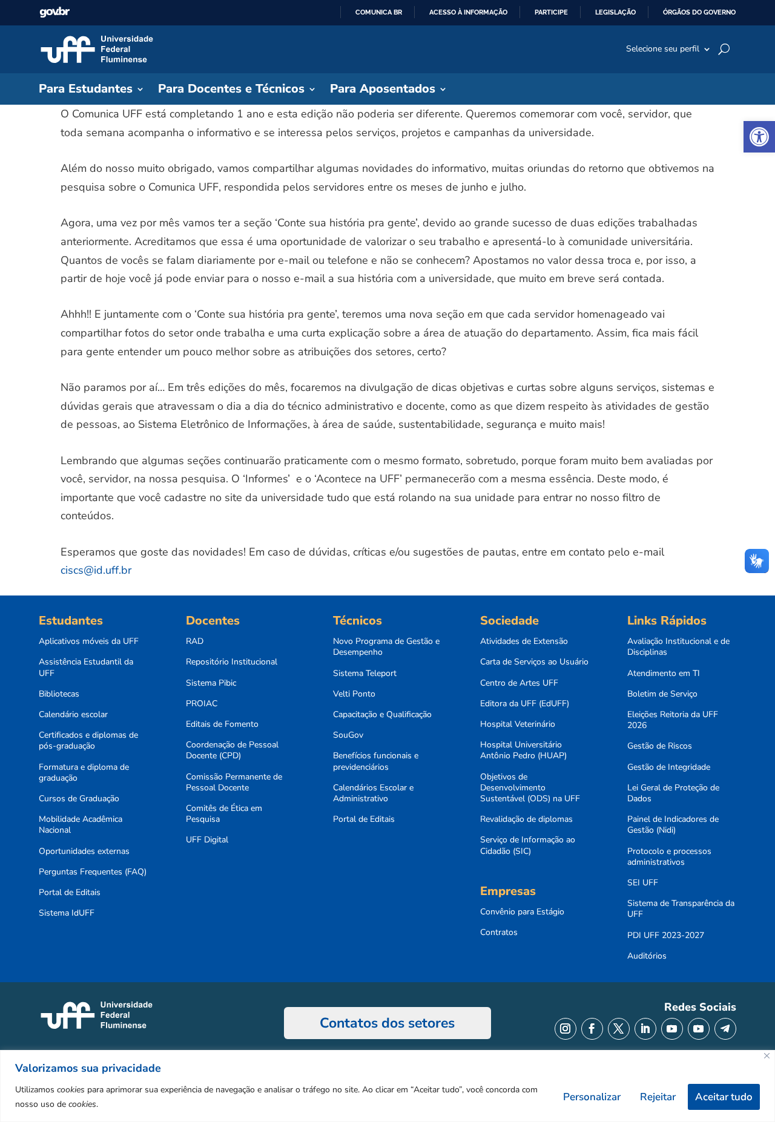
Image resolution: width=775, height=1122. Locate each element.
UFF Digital (207, 840)
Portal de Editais (70, 892)
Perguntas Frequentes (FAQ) (93, 872)
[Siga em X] (619, 1029)
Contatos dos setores (387, 1023)
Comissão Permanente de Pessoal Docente (234, 782)
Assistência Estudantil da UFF (86, 667)
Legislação (615, 12)
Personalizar (592, 1097)
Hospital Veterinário (517, 724)
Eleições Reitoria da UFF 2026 (672, 720)
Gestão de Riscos (659, 746)
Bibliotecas (59, 694)
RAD (194, 641)
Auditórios (647, 956)
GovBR (54, 12)
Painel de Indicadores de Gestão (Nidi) (673, 825)
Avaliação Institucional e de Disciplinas (678, 647)
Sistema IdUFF (66, 913)
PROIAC (201, 703)
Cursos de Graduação (79, 798)
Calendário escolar (73, 714)
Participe (551, 12)
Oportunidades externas (84, 851)
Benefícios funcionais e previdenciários (375, 761)
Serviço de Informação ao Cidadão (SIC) (527, 845)
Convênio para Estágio (522, 912)
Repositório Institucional (231, 662)
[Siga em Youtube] (672, 1029)
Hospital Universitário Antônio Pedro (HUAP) (523, 750)
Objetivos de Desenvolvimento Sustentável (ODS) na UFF (530, 788)
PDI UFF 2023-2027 (665, 935)
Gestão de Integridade (668, 767)
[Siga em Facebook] (592, 1029)
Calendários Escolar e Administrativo (373, 793)
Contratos (499, 932)
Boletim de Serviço (662, 694)
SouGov (348, 735)
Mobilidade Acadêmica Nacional (80, 825)
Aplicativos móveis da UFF (89, 641)
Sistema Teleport (365, 673)
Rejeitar (658, 1097)
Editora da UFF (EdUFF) (524, 703)
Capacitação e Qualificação (382, 714)
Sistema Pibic (211, 683)
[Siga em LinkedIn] (645, 1029)
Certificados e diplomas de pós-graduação (88, 741)
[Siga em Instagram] (565, 1029)
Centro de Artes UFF (519, 683)
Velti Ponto (354, 694)
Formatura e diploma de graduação (84, 773)
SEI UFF (642, 883)
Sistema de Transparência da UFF (680, 909)
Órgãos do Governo (699, 12)
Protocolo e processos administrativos (669, 857)
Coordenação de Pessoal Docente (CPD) (232, 750)
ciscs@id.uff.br (96, 570)
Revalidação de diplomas (526, 819)
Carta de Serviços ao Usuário (534, 662)
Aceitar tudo (724, 1097)
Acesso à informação (468, 12)
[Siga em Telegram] (725, 1029)
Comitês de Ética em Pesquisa (224, 814)
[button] (759, 137)
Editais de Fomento (222, 724)
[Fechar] (767, 1055)
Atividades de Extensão (524, 641)
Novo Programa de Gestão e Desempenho (386, 647)
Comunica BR (378, 12)
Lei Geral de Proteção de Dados (673, 793)
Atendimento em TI (663, 673)
